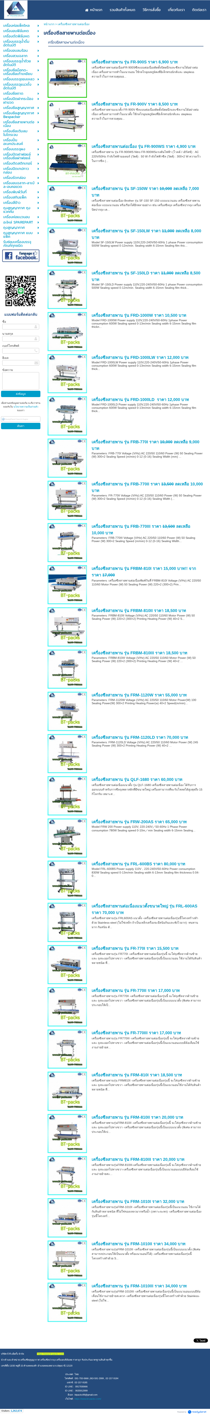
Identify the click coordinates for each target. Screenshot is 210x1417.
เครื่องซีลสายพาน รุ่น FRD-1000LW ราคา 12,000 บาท (140, 357)
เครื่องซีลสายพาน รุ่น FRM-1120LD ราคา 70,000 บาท (140, 737)
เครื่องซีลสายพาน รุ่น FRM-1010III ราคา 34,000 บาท (139, 1286)
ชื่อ (4, 321)
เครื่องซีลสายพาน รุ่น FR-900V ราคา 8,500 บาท (135, 104)
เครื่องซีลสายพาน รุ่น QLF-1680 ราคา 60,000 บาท (137, 779)
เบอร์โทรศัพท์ (10, 345)
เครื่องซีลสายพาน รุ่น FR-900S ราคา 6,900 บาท (135, 62)
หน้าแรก (49, 24)
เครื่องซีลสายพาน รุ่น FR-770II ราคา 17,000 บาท (136, 990)
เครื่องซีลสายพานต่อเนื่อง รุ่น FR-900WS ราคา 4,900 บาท (143, 146)
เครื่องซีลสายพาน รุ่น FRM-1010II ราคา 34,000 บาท (138, 1244)
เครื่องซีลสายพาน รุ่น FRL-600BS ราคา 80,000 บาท (138, 864)
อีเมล (5, 357)
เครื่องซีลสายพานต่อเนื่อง (66, 43)
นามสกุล (7, 333)
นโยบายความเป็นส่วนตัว (25, 406)
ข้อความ (7, 370)
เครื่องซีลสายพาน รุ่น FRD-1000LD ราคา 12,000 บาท (140, 399)
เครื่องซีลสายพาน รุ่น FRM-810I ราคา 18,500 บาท (137, 1075)
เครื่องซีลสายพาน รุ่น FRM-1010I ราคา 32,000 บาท (138, 1201)
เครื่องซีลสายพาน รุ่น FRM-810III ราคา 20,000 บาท (138, 1159)
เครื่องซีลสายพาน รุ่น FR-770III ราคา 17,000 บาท (136, 1033)
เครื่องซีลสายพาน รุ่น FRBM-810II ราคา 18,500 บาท (139, 610)
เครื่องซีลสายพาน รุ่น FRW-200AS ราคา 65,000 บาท (139, 822)
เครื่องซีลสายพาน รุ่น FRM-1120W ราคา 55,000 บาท (139, 695)
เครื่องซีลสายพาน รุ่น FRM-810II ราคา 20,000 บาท (137, 1117)
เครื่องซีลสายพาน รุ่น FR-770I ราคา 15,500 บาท (135, 948)
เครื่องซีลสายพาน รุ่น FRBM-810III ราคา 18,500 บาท (139, 653)
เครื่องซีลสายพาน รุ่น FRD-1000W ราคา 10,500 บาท (139, 315)
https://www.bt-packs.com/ (88, 1399)
